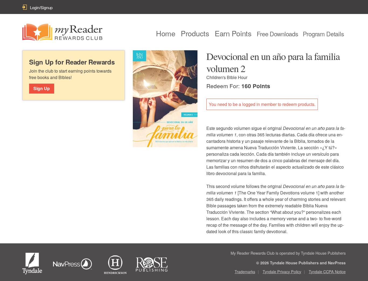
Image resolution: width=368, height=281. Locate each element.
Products (195, 33)
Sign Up (41, 88)
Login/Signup (41, 7)
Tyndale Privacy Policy (282, 271)
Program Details (323, 33)
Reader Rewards (62, 32)
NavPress (74, 264)
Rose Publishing (157, 264)
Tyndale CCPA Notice (327, 271)
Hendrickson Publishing (115, 264)
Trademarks (245, 271)
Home (165, 33)
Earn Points (233, 33)
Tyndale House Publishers (33, 264)
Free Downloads (277, 33)
